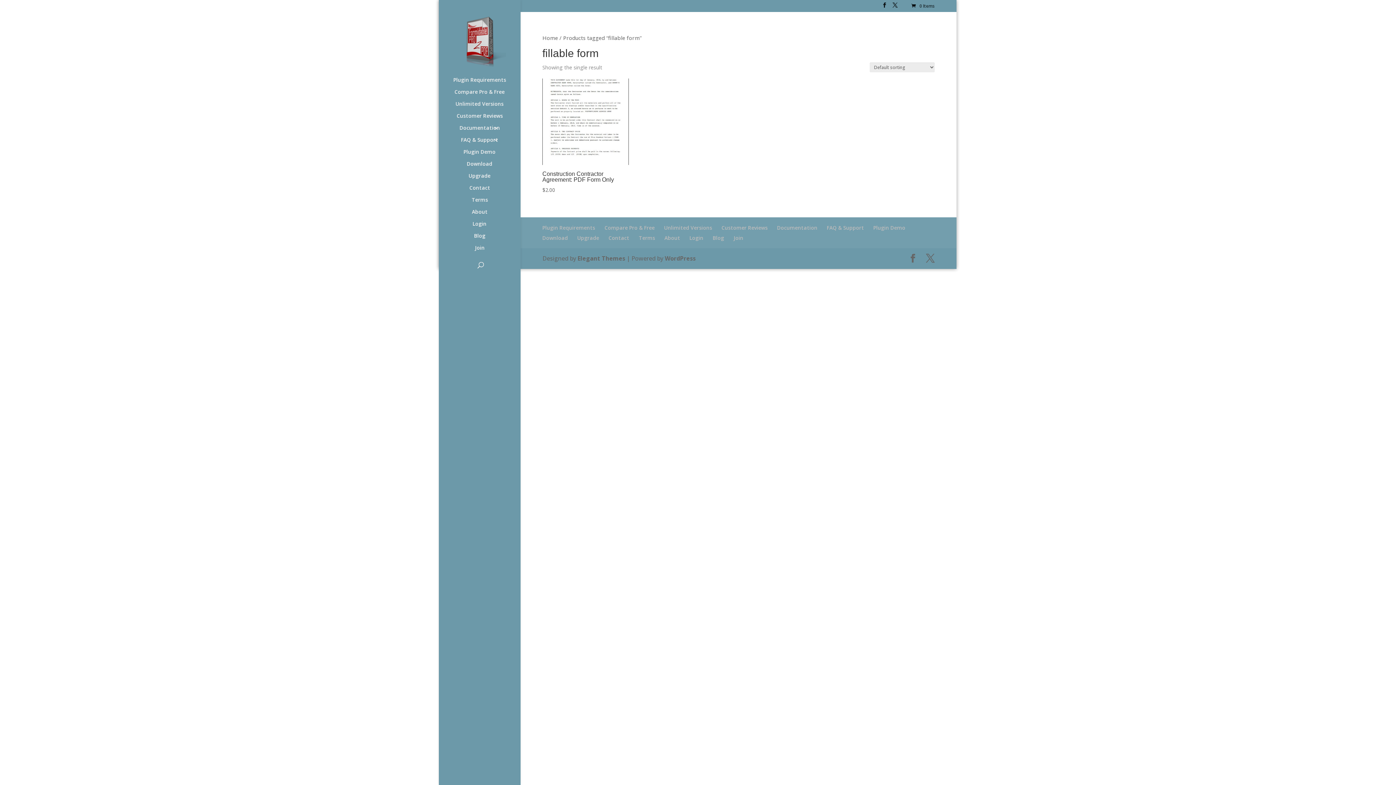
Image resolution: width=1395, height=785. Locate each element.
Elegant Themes (601, 258)
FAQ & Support (479, 140)
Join (480, 248)
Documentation (480, 128)
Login (479, 224)
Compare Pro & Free (479, 92)
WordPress (680, 258)
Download (479, 164)
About (480, 212)
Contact (479, 188)
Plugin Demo (480, 152)
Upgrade (479, 176)
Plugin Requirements (479, 80)
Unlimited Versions (480, 104)
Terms (480, 200)
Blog (479, 236)
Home (550, 37)
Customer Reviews (480, 116)
